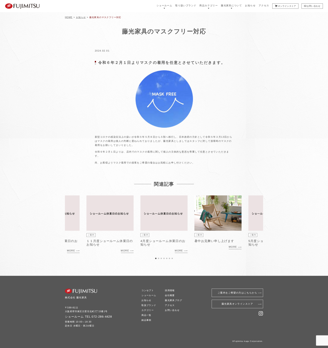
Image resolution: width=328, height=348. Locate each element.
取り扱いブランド (185, 5)
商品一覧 (146, 315)
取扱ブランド (148, 305)
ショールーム (148, 295)
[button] (155, 258)
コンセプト (147, 290)
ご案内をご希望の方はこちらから (237, 292)
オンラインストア (286, 6)
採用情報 (170, 290)
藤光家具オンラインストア (237, 303)
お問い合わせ (313, 6)
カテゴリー (147, 310)
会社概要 (170, 295)
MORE (71, 250)
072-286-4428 (102, 316)
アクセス (264, 5)
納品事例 (146, 320)
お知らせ (250, 5)
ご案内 (90, 235)
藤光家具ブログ (173, 300)
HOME (69, 17)
